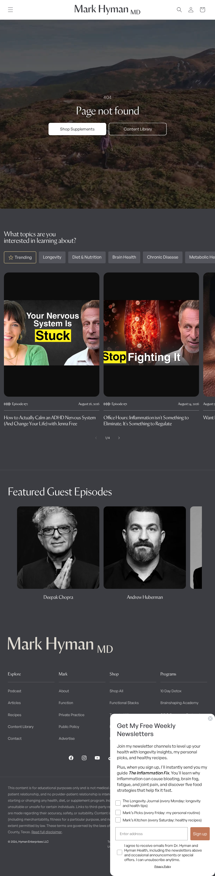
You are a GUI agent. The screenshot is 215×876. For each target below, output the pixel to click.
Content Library (138, 129)
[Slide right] (119, 438)
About (64, 691)
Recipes (14, 714)
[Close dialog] (210, 718)
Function (66, 702)
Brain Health (124, 257)
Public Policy (69, 726)
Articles (14, 702)
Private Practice (71, 714)
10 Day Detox (170, 691)
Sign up (200, 833)
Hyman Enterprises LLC (33, 841)
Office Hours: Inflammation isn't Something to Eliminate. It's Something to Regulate (146, 421)
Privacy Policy (162, 866)
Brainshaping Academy (179, 702)
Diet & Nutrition (86, 257)
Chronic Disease (162, 257)
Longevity (52, 257)
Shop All (116, 691)
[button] (10, 9)
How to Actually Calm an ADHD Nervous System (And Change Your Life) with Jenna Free (50, 421)
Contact (15, 738)
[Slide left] (96, 438)
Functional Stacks (124, 702)
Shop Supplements (77, 129)
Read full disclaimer (46, 832)
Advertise (67, 738)
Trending (23, 257)
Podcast (14, 691)
